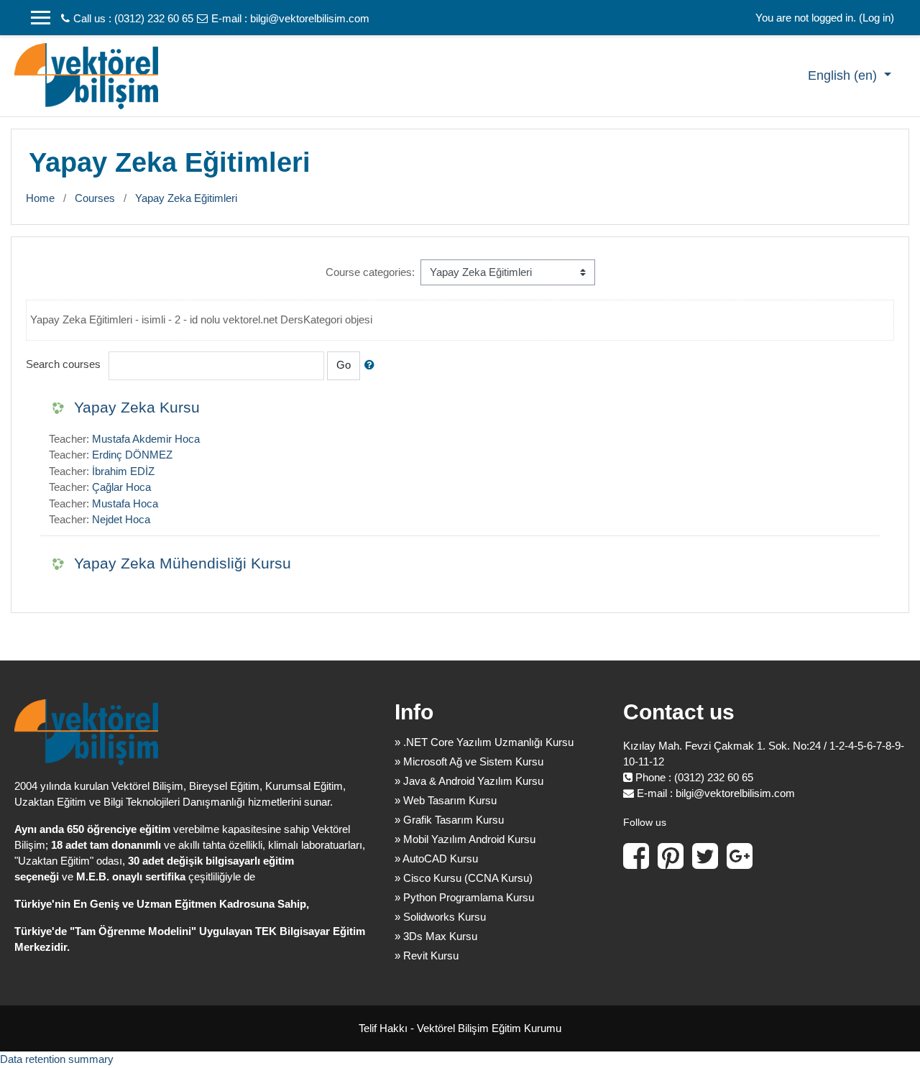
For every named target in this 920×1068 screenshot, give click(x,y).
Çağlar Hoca (121, 487)
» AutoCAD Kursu (436, 858)
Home (40, 198)
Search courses (63, 364)
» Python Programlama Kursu (464, 897)
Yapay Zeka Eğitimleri (186, 198)
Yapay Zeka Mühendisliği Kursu (182, 563)
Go (343, 365)
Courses (95, 198)
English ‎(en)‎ (844, 75)
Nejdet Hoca (121, 519)
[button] (372, 365)
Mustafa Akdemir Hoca (146, 439)
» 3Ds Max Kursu (436, 936)
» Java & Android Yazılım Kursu (469, 781)
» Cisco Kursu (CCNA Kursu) (464, 878)
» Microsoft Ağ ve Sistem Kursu (469, 761)
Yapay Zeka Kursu (137, 407)
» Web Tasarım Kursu (446, 800)
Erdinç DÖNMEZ (132, 454)
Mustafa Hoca (125, 503)
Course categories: (370, 272)
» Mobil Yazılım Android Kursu (465, 839)
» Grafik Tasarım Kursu (449, 820)
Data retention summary (57, 1059)
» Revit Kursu (427, 955)
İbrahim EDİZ (123, 471)
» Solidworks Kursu (440, 917)
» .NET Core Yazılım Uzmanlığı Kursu (484, 742)
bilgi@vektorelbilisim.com (309, 18)
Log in (876, 17)
